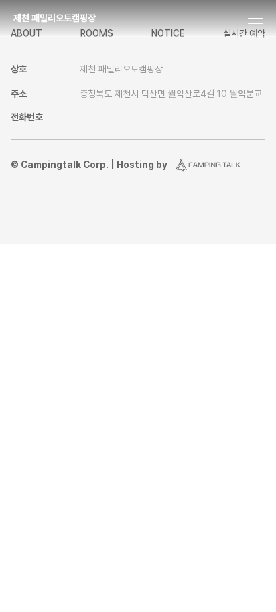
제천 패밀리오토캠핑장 (54, 18)
